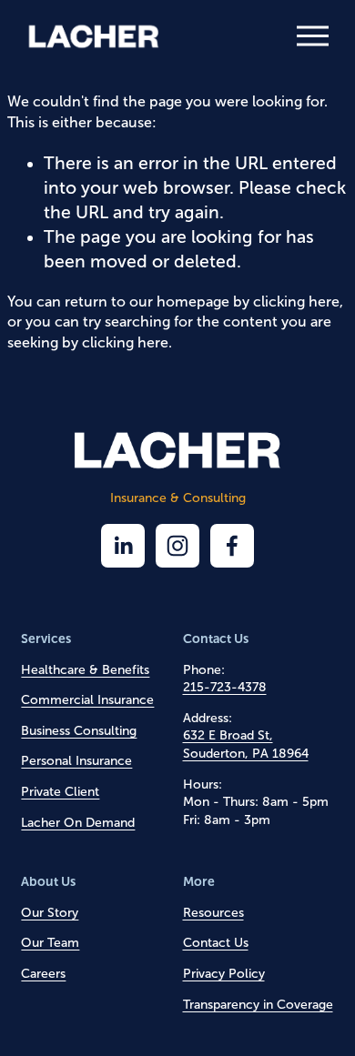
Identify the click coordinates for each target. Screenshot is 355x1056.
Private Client (60, 792)
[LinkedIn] (123, 546)
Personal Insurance (76, 761)
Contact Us (215, 943)
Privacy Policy (224, 974)
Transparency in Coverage (258, 1004)
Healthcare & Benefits (85, 670)
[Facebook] (232, 546)
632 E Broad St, (228, 735)
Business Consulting (79, 731)
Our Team (50, 943)
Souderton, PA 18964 (246, 753)
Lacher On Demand (78, 823)
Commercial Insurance (87, 700)
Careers (43, 974)
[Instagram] (177, 546)
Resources (213, 913)
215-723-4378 (225, 687)
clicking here (296, 301)
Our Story (49, 913)
